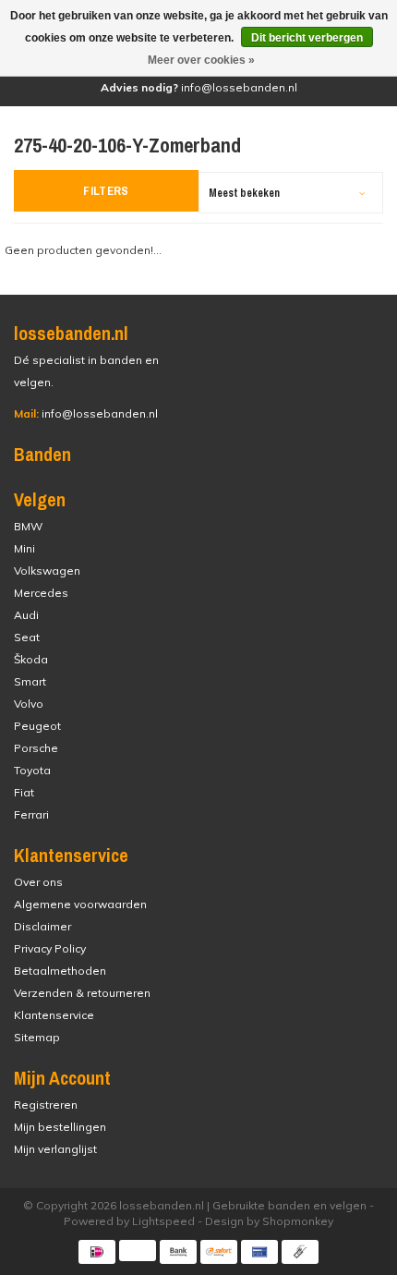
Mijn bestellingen (60, 1127)
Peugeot (37, 726)
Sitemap (37, 1037)
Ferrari (31, 814)
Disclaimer (42, 926)
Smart (30, 681)
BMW (28, 526)
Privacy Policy (50, 948)
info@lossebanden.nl (86, 413)
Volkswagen (47, 570)
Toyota (32, 770)
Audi (26, 615)
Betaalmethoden (60, 971)
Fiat (24, 792)
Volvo (28, 703)
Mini (24, 548)
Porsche (36, 748)
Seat (27, 637)
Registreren (46, 1104)
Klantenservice (54, 1015)
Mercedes (41, 593)
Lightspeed (163, 1221)
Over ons (38, 882)
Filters (106, 191)
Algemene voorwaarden (80, 904)
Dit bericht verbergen (307, 37)
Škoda (31, 659)
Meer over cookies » (201, 60)
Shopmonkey (297, 1221)
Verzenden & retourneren (82, 993)
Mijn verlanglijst (55, 1149)
